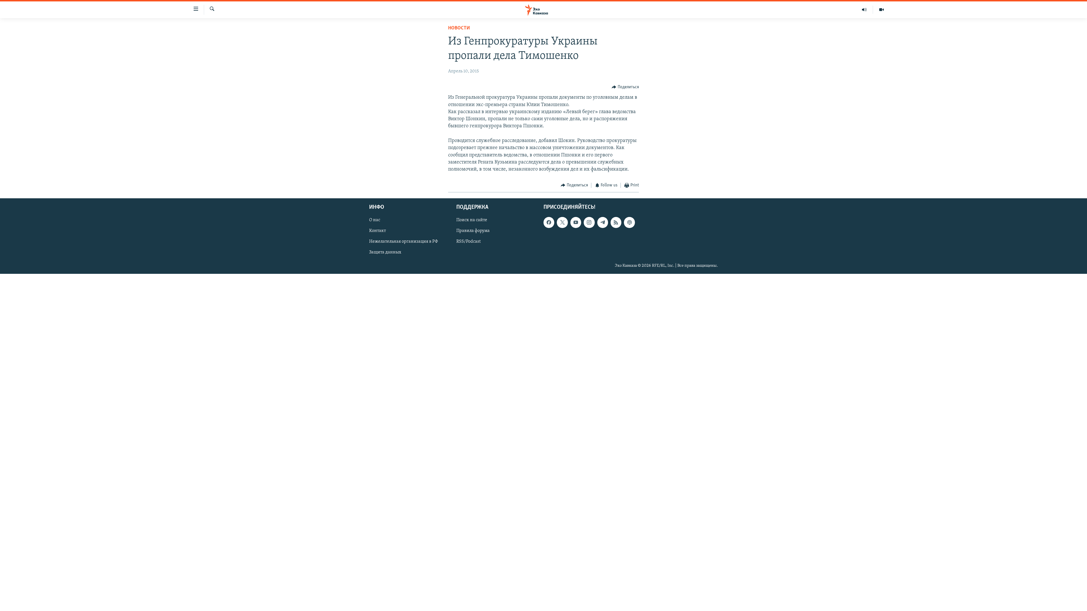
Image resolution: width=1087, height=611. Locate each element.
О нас (374, 220)
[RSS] (616, 222)
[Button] (625, 87)
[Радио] (864, 10)
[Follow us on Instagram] (589, 222)
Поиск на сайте (471, 220)
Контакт (377, 231)
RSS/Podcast (468, 241)
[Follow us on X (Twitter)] (562, 222)
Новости (459, 28)
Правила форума (473, 231)
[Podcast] (629, 222)
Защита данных (385, 252)
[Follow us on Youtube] (575, 222)
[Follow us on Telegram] (602, 222)
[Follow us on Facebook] (549, 222)
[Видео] (881, 10)
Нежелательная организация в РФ (403, 241)
